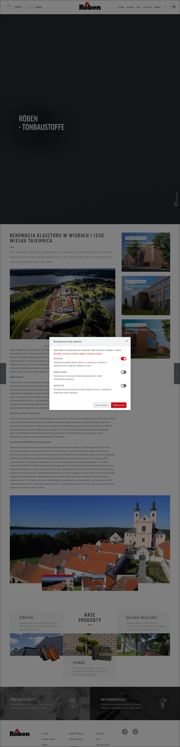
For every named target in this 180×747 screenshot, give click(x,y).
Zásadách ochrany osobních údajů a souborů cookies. (78, 353)
